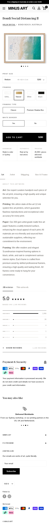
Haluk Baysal (9, 25)
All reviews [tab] (8, 287)
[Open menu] (4, 8)
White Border (10, 117)
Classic (13, 110)
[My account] (39, 8)
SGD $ (6, 484)
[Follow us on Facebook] (4, 496)
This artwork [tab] (22, 287)
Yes (13, 123)
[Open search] (33, 8)
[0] (44, 8)
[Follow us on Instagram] (9, 496)
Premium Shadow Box (35, 110)
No (35, 123)
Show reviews (12, 348)
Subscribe (11, 471)
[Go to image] (21, 66)
